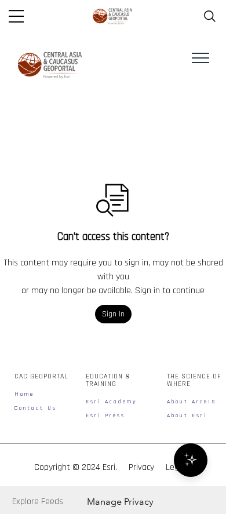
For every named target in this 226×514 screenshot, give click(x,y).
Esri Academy (111, 401)
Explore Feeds (37, 501)
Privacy (141, 467)
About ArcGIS (192, 401)
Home (24, 394)
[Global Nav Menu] (16, 16)
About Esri (187, 415)
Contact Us (35, 407)
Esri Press (105, 415)
